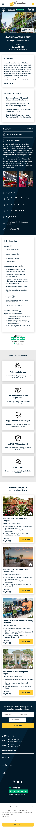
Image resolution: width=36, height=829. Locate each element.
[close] (32, 806)
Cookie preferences (18, 821)
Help (4, 773)
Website (5, 757)
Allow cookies (18, 825)
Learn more (5, 816)
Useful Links (7, 765)
